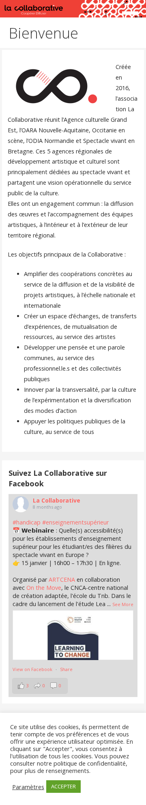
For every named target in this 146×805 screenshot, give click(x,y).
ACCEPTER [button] (63, 786)
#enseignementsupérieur (75, 522)
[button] (133, 14)
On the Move (43, 587)
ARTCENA (62, 579)
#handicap (27, 522)
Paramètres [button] (28, 786)
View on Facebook (32, 669)
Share (66, 669)
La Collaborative (56, 500)
